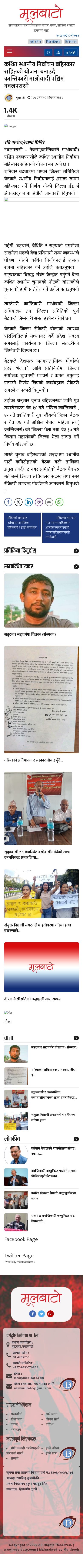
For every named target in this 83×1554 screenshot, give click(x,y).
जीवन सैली (52, 1419)
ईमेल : (18, 1374)
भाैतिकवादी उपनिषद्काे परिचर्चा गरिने (23, 1450)
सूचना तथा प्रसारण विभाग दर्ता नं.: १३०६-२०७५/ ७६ (39, 1473)
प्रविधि (49, 1425)
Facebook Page (21, 1239)
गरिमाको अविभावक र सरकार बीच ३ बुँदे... (33, 761)
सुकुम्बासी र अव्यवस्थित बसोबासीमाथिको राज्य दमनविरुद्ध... (54, 1095)
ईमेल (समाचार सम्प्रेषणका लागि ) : (36, 1384)
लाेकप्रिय (12, 1139)
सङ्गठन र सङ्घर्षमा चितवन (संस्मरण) (30, 635)
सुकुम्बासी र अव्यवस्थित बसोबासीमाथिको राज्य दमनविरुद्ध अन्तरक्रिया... (37, 855)
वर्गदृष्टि (70, 53)
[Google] (50, 1313)
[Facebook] (32, 1313)
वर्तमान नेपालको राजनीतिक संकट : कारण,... (53, 1151)
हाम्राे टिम (51, 1453)
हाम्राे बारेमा (35, 41)
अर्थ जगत (51, 1414)
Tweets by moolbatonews (19, 1261)
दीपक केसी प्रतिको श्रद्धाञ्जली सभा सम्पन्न (32, 1000)
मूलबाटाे (20, 97)
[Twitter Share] (18, 502)
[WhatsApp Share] (59, 502)
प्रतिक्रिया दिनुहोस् (20, 550)
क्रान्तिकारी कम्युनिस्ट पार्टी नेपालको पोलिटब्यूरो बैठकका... (54, 1173)
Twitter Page (19, 1255)
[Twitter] (41, 1313)
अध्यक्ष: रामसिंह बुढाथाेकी (22, 1478)
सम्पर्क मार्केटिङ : (23, 1363)
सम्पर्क (15, 1458)
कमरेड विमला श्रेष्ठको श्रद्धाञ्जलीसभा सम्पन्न (53, 1196)
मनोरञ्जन (16, 1430)
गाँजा (7, 1022)
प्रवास (14, 1425)
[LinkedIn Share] (29, 502)
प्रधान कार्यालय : (22, 1342)
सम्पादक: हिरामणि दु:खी (21, 1489)
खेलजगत (16, 1419)
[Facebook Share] (8, 502)
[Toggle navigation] (9, 51)
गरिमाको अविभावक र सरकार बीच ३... (53, 1072)
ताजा (8, 1038)
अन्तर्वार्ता (16, 1414)
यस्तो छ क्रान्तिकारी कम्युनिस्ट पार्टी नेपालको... (53, 1218)
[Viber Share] (39, 502)
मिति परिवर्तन (53, 41)
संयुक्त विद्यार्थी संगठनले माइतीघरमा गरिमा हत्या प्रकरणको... (37, 928)
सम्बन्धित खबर (18, 566)
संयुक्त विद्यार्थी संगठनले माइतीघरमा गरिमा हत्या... (53, 1117)
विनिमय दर (71, 41)
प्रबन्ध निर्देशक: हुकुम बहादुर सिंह (26, 1484)
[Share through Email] (49, 502)
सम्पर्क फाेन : (21, 1353)
